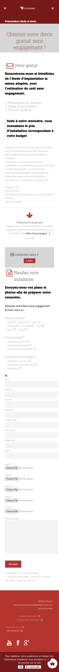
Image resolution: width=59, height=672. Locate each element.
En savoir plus (33, 667)
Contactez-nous (14, 627)
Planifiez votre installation (29, 620)
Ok (20, 667)
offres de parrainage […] (38, 233)
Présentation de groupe (29, 222)
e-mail (29, 260)
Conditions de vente (28, 616)
